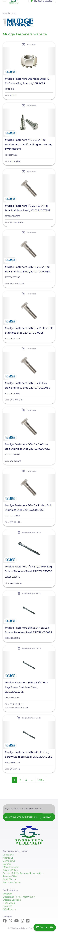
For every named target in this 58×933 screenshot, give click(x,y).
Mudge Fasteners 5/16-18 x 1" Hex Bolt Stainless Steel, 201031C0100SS (29, 330)
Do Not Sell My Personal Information (23, 873)
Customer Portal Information (19, 896)
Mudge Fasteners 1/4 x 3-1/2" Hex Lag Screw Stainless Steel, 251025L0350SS (28, 569)
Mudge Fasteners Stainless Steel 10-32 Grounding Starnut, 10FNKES (27, 81)
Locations (8, 854)
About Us (8, 857)
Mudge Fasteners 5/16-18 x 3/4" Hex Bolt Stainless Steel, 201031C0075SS (27, 269)
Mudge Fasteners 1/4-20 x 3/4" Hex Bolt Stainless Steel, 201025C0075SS (27, 208)
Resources (9, 903)
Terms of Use (10, 876)
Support (7, 893)
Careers (7, 864)
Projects (7, 906)
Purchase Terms (12, 882)
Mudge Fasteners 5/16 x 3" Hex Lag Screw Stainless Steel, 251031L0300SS (28, 630)
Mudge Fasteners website (25, 34)
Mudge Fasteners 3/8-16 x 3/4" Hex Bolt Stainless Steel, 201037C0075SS (27, 446)
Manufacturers (9, 13)
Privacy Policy (10, 870)
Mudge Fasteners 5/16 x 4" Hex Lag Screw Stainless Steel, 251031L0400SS (28, 754)
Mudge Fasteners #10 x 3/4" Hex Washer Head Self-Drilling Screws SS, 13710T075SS (28, 144)
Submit (47, 817)
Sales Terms (9, 879)
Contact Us (9, 861)
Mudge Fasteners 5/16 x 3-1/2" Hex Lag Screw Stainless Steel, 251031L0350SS (26, 687)
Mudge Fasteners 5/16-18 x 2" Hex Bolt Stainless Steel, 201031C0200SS (27, 385)
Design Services (12, 900)
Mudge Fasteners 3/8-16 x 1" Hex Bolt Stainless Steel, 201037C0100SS (28, 508)
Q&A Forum (9, 909)
